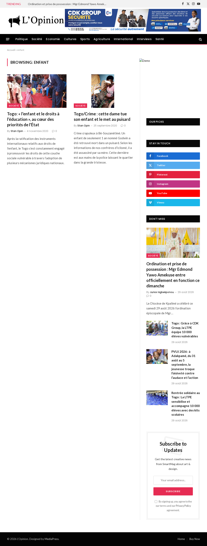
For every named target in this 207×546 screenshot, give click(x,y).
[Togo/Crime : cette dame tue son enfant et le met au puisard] (103, 91)
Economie (53, 39)
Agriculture (102, 39)
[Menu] (8, 39)
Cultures (70, 39)
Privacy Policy (183, 505)
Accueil (11, 49)
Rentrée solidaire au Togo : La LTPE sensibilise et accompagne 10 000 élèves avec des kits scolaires (185, 403)
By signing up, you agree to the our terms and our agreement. (174, 506)
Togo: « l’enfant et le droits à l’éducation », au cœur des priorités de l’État (33, 119)
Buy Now (194, 539)
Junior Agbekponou (162, 292)
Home (181, 539)
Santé (159, 39)
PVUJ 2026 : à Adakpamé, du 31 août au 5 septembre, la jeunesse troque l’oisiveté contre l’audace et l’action (184, 364)
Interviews (144, 39)
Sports (85, 39)
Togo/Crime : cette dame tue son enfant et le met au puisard (102, 116)
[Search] (200, 39)
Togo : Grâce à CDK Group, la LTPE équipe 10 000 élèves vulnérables (185, 329)
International (123, 39)
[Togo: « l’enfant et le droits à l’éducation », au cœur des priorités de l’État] (37, 91)
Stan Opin (17, 131)
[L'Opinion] (36, 21)
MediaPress (52, 539)
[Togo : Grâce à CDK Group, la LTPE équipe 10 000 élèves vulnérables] (157, 328)
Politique (21, 39)
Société (37, 39)
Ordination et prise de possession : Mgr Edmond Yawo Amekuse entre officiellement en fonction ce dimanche (68, 4)
